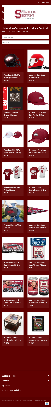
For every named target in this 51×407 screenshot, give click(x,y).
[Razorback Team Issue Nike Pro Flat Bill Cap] (38, 98)
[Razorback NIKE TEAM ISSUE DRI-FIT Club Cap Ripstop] (13, 135)
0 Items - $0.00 (44, 2)
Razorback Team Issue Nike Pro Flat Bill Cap (37, 113)
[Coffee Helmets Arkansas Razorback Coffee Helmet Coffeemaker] (38, 60)
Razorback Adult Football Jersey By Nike (37, 188)
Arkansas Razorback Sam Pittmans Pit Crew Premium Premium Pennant (37, 226)
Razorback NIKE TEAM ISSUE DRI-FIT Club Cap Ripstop (12, 151)
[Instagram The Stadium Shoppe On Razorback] (34, 365)
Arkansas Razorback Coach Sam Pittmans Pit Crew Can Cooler (38, 301)
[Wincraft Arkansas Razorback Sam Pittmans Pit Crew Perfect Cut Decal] (38, 248)
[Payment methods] (46, 404)
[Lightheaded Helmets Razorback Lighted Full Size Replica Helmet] (13, 60)
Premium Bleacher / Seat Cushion (12, 226)
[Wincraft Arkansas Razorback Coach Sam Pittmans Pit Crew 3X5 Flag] (13, 286)
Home (4, 32)
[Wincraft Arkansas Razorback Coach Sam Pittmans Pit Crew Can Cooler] (38, 286)
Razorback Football (21, 32)
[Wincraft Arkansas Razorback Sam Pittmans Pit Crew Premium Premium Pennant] (38, 211)
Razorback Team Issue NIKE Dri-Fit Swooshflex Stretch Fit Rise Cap (37, 151)
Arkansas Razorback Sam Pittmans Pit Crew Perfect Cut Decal (37, 263)
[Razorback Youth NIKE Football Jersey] (13, 173)
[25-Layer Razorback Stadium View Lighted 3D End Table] (13, 323)
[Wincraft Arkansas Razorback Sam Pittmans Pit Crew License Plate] (13, 248)
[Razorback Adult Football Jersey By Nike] (38, 173)
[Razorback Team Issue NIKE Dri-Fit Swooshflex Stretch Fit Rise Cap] (38, 135)
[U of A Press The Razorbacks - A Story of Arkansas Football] (13, 98)
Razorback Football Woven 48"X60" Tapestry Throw (38, 339)
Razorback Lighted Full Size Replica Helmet (12, 76)
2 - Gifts (10, 32)
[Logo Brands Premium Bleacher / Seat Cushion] (13, 211)
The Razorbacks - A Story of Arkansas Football (11, 113)
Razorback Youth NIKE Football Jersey (12, 188)
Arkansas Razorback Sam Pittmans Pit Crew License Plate (12, 263)
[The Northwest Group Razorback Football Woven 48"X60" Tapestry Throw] (38, 323)
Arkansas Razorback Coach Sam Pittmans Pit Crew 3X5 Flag (12, 301)
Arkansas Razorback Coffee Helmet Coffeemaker (37, 76)
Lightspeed (44, 400)
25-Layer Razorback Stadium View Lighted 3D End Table (13, 339)
